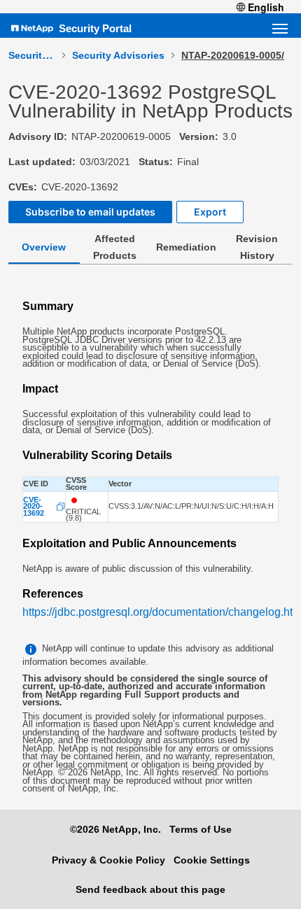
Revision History (257, 247)
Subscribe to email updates (90, 212)
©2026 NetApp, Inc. (115, 829)
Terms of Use (200, 829)
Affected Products (114, 247)
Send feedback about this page (150, 889)
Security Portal (95, 28)
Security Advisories (118, 55)
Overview (44, 247)
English (266, 7)
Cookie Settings (212, 860)
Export (210, 212)
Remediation (186, 247)
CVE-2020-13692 (33, 507)
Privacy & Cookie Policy (108, 860)
